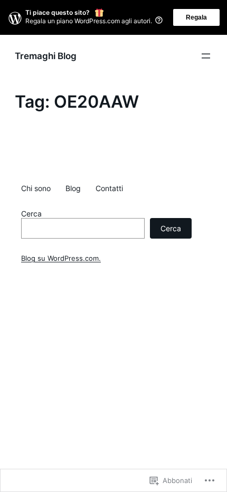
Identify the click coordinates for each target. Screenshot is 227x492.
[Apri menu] (206, 56)
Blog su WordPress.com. (61, 258)
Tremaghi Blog (46, 56)
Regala (196, 17)
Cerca (31, 214)
